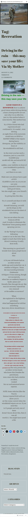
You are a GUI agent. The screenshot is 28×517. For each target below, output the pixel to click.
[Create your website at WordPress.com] (14, 1)
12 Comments (6, 77)
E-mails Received (12, 445)
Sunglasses (12, 454)
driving (22, 448)
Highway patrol (6, 450)
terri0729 (5, 75)
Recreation (4, 454)
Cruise (8, 448)
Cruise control (15, 448)
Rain (21, 452)
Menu (22, 6)
